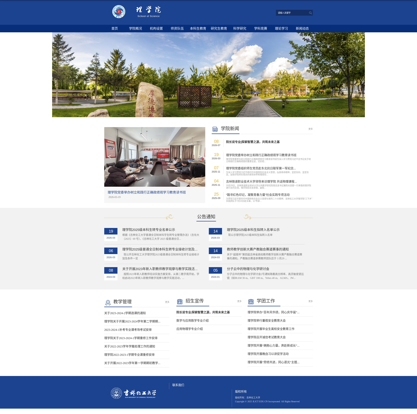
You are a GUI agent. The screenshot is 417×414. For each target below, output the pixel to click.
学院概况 (135, 28)
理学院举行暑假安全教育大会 (267, 320)
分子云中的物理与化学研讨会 (248, 269)
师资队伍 (177, 28)
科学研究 (239, 28)
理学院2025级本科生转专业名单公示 (148, 230)
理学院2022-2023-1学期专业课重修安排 (129, 354)
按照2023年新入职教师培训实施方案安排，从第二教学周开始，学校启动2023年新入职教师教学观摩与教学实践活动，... (160, 276)
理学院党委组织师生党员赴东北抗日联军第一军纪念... (261, 168)
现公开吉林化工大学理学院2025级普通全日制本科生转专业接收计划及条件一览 (160, 256)
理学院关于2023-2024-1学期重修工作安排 (131, 338)
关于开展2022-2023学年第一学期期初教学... (132, 363)
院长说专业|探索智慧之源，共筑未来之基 (253, 142)
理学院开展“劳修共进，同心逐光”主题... (274, 362)
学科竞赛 (260, 28)
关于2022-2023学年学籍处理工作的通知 (129, 346)
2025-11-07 (114, 197)
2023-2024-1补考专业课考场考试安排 (128, 329)
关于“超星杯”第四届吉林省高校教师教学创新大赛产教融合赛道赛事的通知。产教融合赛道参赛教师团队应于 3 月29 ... (264, 256)
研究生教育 (219, 28)
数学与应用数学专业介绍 (192, 320)
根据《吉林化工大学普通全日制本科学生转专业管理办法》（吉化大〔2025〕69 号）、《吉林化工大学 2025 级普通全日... (160, 237)
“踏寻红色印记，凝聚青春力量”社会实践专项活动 (258, 194)
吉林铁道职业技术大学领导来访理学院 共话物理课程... (261, 181)
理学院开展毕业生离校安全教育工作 (271, 329)
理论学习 (281, 28)
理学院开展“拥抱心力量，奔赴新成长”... (274, 345)
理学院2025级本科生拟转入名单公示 (253, 230)
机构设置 (156, 28)
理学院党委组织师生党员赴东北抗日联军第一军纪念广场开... (151, 192)
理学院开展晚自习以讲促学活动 (268, 354)
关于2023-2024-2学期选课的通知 (125, 313)
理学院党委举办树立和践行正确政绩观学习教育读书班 (261, 155)
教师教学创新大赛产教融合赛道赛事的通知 (258, 249)
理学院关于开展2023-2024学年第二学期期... (132, 321)
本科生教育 (198, 28)
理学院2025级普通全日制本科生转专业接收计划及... (160, 249)
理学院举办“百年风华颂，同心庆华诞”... (274, 312)
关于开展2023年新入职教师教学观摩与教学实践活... (160, 269)
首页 (114, 28)
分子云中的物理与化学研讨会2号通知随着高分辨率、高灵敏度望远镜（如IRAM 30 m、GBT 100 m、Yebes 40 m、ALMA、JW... (265, 276)
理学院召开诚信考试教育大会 (267, 337)
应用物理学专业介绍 (189, 329)
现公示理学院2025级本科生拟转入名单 (250, 235)
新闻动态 (302, 28)
